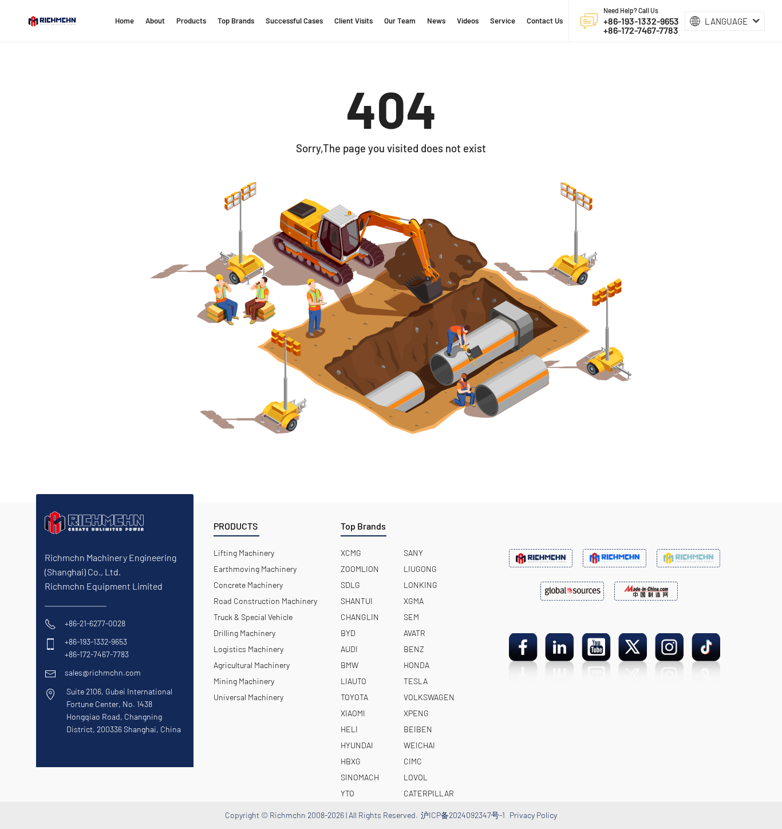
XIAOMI (353, 713)
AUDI (349, 649)
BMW (349, 665)
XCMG (351, 553)
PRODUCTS (236, 525)
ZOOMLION (360, 569)
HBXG (351, 761)
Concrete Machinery (248, 585)
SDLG (350, 585)
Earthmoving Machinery (255, 569)
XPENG (416, 713)
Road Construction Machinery (265, 601)
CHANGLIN (360, 617)
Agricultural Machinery (252, 665)
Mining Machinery (244, 681)
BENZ (414, 649)
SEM (411, 617)
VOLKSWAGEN (429, 697)
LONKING (420, 585)
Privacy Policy (533, 815)
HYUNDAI (357, 745)
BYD (348, 633)
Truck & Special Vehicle (253, 617)
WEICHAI (419, 745)
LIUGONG (420, 569)
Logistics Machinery (248, 649)
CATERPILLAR (429, 793)
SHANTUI (357, 601)
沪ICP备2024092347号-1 (463, 815)
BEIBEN (418, 729)
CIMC (413, 761)
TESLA (416, 681)
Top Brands (363, 525)
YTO (347, 793)
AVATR (414, 633)
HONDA (416, 665)
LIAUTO (353, 681)
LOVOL (416, 777)
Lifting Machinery (244, 553)
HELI (349, 729)
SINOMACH (360, 777)
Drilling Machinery (244, 633)
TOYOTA (354, 697)
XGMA (414, 601)
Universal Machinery (248, 697)
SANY (413, 553)
